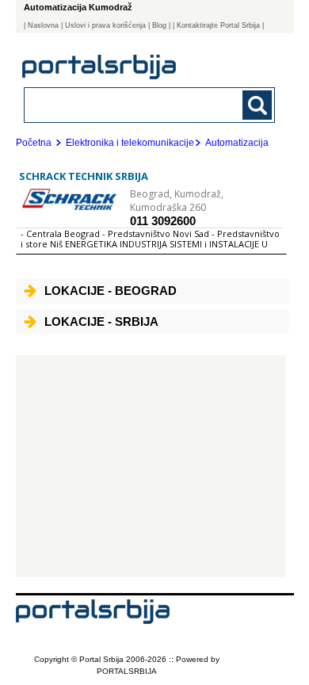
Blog (159, 25)
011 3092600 (163, 221)
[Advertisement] (151, 466)
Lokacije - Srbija (101, 321)
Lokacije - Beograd (110, 290)
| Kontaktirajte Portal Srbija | (218, 25)
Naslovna (43, 25)
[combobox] (126, 104)
